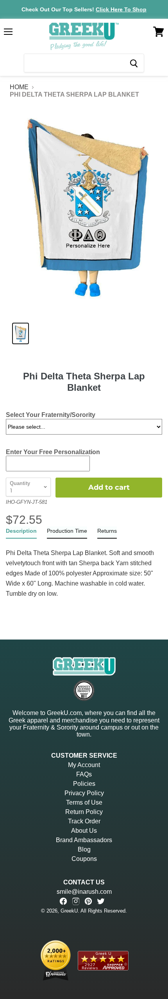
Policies (84, 783)
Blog (84, 849)
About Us (84, 830)
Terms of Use (84, 802)
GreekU (69, 911)
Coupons (84, 858)
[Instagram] (75, 901)
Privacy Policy (84, 793)
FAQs (84, 774)
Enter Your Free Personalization (53, 452)
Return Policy (84, 812)
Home (19, 87)
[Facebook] (63, 901)
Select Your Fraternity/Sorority (50, 414)
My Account (84, 765)
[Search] (133, 63)
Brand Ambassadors (84, 840)
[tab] (21, 532)
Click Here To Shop (121, 9)
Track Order (84, 821)
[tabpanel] (84, 569)
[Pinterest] (88, 901)
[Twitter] (101, 901)
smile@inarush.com (84, 891)
